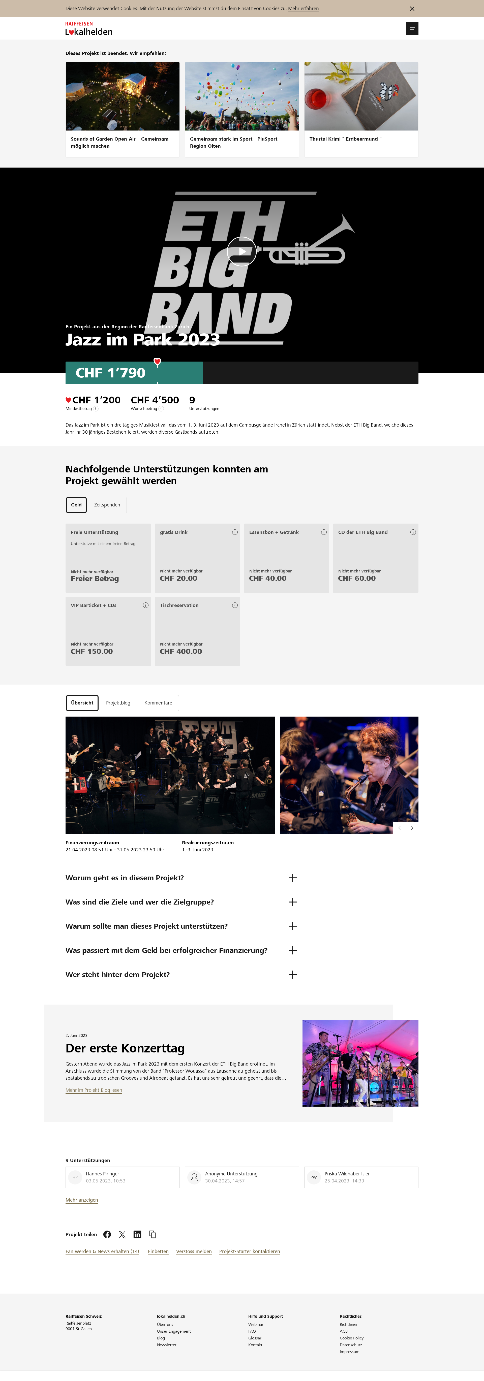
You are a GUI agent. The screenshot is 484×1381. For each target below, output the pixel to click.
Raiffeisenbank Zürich (164, 327)
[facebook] (107, 1235)
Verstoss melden (194, 1251)
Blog (161, 1338)
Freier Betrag (95, 578)
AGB (344, 1331)
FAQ (252, 1331)
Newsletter (166, 1344)
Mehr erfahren (303, 8)
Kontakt (255, 1344)
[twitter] (122, 1235)
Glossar (254, 1338)
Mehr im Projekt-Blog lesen (94, 1090)
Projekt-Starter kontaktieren (249, 1251)
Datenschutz (351, 1344)
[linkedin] (137, 1235)
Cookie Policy (352, 1338)
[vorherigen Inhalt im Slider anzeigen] (412, 828)
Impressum (349, 1351)
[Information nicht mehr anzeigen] (412, 8)
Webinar (255, 1324)
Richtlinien (349, 1324)
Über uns (165, 1324)
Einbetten (158, 1251)
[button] (412, 28)
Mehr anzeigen (82, 1200)
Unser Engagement (174, 1331)
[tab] (76, 505)
